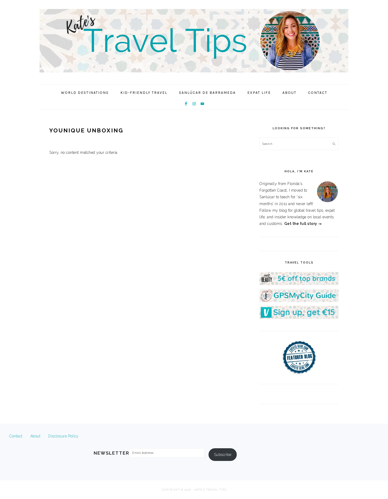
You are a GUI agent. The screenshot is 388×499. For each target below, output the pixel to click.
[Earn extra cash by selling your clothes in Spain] (299, 318)
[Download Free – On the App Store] (299, 301)
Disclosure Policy (63, 436)
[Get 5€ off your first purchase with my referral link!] (299, 284)
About (35, 436)
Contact (15, 436)
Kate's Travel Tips (194, 40)
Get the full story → (303, 223)
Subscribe (222, 454)
